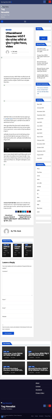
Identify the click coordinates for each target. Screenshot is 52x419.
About (37, 383)
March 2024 (40, 136)
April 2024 (39, 133)
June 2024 (39, 125)
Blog (38, 168)
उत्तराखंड (10, 29)
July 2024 (39, 122)
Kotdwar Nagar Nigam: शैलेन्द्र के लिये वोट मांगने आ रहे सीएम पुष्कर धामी (42, 76)
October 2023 (40, 147)
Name (4, 299)
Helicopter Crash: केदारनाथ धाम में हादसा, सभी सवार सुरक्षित (42, 50)
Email (4, 308)
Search (39, 28)
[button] (47, 21)
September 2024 (41, 115)
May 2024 (39, 129)
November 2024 (41, 111)
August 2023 (40, 154)
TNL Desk (14, 51)
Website (4, 316)
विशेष (38, 204)
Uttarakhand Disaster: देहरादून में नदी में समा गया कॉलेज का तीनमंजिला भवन (24, 217)
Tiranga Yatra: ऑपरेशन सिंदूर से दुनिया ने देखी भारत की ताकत (43, 57)
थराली (6, 118)
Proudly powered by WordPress (7, 415)
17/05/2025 (6, 357)
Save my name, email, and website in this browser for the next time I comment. (17, 328)
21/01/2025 (6, 372)
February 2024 (40, 140)
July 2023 (39, 158)
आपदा (7, 29)
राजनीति (26, 244)
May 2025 (39, 104)
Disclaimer (39, 389)
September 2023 (41, 151)
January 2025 (40, 107)
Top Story (39, 172)
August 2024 (40, 118)
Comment (5, 271)
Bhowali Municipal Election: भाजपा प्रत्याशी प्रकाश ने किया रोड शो (42, 63)
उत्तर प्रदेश (39, 183)
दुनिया (38, 190)
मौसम (38, 197)
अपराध (38, 175)
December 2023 (41, 143)
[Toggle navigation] (25, 21)
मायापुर (11, 118)
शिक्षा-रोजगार (39, 208)
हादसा (8, 244)
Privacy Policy (40, 393)
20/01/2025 (31, 372)
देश (37, 193)
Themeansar (3, 416)
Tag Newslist (8, 406)
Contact (38, 386)
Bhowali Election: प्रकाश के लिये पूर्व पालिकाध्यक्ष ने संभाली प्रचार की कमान (43, 70)
